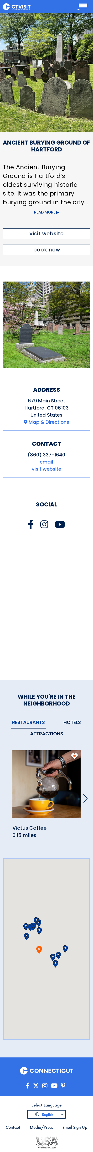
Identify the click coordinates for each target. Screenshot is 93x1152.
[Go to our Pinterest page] (63, 1086)
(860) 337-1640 (46, 454)
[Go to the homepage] (17, 6)
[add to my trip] (74, 756)
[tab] (28, 723)
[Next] (85, 798)
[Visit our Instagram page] (44, 524)
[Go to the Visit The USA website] (46, 1142)
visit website (47, 233)
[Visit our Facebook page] (31, 524)
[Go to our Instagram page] (44, 1086)
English (47, 1114)
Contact (13, 1127)
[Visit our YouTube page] (60, 524)
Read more (44, 212)
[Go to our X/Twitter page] (36, 1086)
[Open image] (46, 325)
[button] (39, 931)
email (46, 462)
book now (46, 249)
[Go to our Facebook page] (28, 1086)
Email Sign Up (74, 1127)
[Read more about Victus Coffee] (46, 786)
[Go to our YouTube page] (54, 1086)
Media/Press (41, 1127)
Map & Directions (49, 422)
